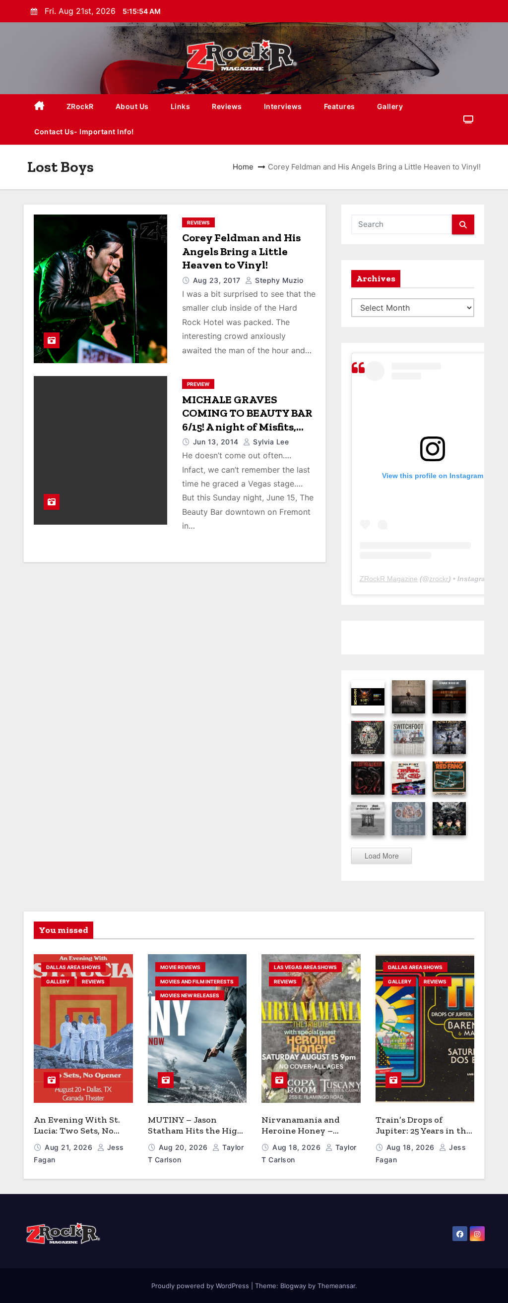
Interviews (283, 106)
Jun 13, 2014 (217, 441)
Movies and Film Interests (197, 981)
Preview (198, 384)
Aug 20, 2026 (184, 1147)
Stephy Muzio (278, 280)
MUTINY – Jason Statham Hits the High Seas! (195, 1130)
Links (180, 106)
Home (243, 166)
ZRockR (80, 106)
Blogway (293, 1286)
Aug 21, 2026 (70, 1147)
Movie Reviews (180, 967)
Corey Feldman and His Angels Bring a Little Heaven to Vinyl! (241, 251)
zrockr (438, 579)
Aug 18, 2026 (297, 1147)
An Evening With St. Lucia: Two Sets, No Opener (77, 1130)
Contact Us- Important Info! (84, 131)
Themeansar (336, 1286)
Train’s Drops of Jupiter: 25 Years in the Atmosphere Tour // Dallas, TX (423, 1136)
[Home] (39, 106)
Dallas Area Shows (73, 967)
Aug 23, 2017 (218, 280)
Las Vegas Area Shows (305, 967)
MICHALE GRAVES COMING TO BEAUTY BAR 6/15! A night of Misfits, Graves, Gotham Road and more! (248, 427)
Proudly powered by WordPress (201, 1286)
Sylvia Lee (270, 441)
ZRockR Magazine (389, 579)
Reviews (227, 106)
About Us (132, 106)
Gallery (390, 106)
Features (339, 106)
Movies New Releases (189, 995)
